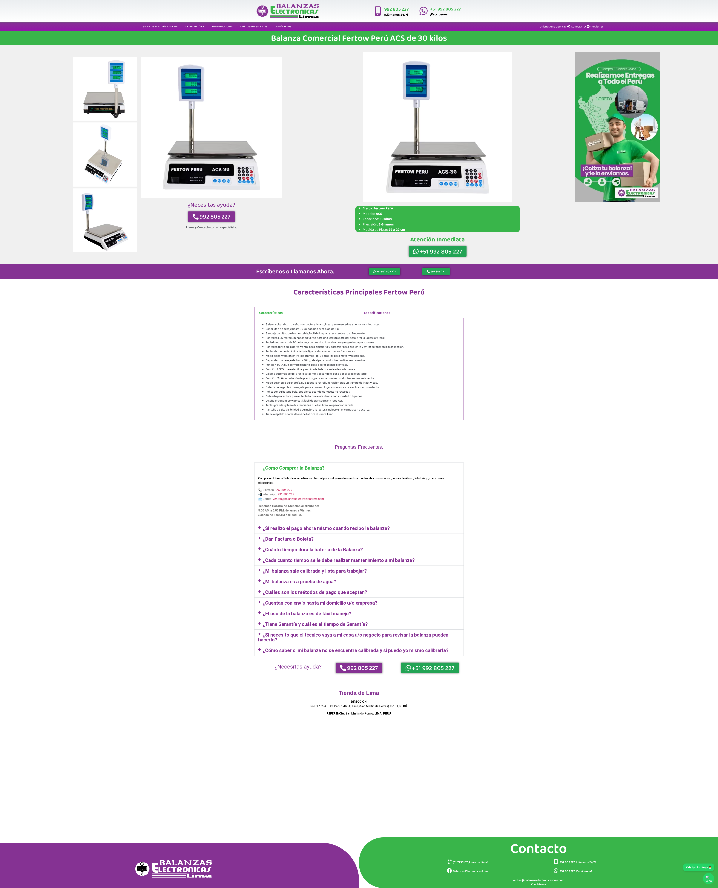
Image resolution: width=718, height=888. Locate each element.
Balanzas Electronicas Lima (470, 871)
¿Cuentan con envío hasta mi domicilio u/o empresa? (320, 603)
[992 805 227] (377, 11)
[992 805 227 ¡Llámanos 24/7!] (556, 861)
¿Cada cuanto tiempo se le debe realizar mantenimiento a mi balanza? (339, 560)
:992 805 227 (283, 490)
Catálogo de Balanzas (253, 26)
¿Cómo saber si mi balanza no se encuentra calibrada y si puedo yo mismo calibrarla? (356, 650)
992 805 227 (396, 9)
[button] (359, 468)
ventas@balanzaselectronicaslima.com (298, 499)
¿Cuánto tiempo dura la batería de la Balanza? (313, 549)
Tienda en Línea (194, 26)
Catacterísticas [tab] (271, 312)
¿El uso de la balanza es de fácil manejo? (307, 613)
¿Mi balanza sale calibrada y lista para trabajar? (315, 571)
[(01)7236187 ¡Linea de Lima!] (449, 861)
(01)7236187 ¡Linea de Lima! (470, 862)
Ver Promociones (222, 26)
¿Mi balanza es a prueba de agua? (299, 581)
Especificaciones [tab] (377, 312)
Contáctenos (283, 26)
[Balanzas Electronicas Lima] (449, 870)
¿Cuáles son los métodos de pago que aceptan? (315, 592)
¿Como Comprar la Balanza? (294, 468)
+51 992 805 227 (445, 9)
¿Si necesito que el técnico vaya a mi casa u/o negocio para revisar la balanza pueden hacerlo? (353, 637)
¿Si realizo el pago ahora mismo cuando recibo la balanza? (326, 528)
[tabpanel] (359, 369)
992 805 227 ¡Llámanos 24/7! (577, 862)
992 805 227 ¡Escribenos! (575, 871)
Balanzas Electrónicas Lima (160, 26)
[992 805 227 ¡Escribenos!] (556, 870)
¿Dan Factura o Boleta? (288, 539)
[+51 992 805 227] (423, 11)
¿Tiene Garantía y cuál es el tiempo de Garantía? (315, 624)
